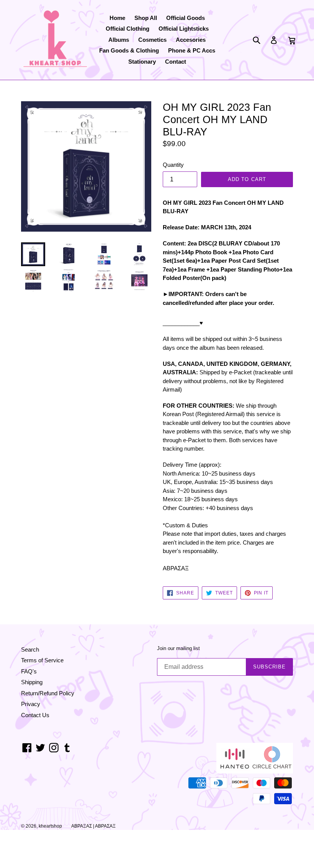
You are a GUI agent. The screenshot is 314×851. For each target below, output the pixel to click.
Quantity (173, 164)
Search (30, 649)
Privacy (30, 704)
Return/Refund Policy (47, 693)
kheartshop (50, 826)
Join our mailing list (178, 648)
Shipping (32, 682)
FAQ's (29, 671)
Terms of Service (42, 660)
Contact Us (35, 715)
